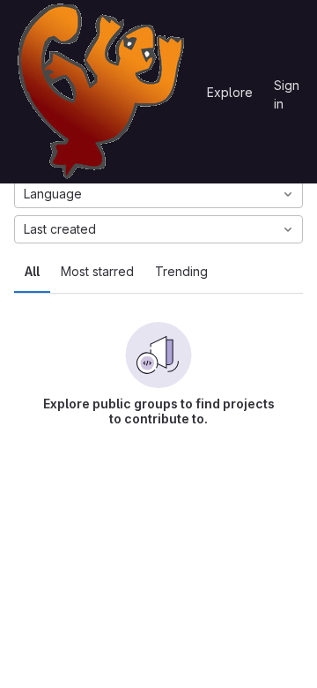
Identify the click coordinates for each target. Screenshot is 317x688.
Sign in (286, 88)
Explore (230, 92)
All (32, 271)
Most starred (97, 271)
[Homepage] (101, 91)
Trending (181, 271)
